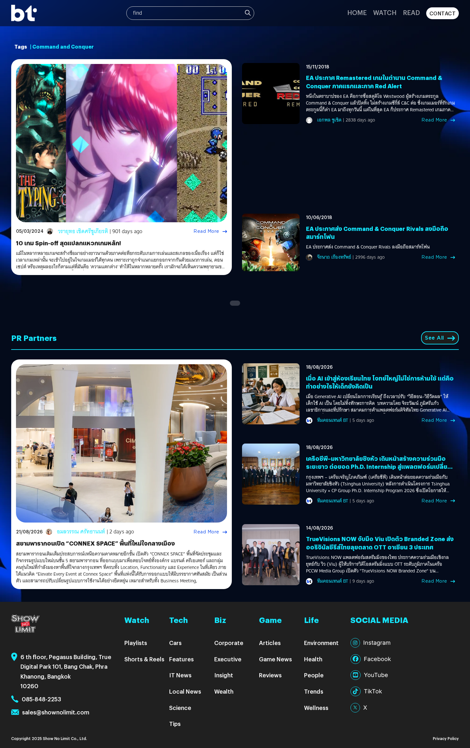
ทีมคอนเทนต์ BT (332, 420)
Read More (206, 231)
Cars (175, 643)
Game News (275, 659)
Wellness (316, 708)
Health (313, 659)
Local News (185, 691)
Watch (384, 12)
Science (180, 708)
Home (357, 12)
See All (434, 338)
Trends (313, 691)
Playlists (135, 643)
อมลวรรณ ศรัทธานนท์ (81, 531)
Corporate (228, 643)
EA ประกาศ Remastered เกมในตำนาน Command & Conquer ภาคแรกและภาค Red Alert (374, 82)
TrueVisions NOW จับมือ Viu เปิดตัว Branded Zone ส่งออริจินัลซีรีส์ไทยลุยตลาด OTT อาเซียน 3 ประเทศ (380, 543)
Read (411, 12)
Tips (175, 724)
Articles (270, 643)
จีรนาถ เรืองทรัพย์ (334, 257)
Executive (227, 659)
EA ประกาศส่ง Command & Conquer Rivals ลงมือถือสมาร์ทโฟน (368, 247)
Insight (223, 675)
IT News (180, 675)
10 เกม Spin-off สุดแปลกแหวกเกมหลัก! (68, 243)
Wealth (223, 691)
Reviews (270, 675)
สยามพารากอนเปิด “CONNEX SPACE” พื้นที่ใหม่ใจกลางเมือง (95, 543)
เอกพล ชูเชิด (329, 120)
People (314, 675)
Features (181, 659)
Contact (442, 13)
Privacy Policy (446, 738)
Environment (321, 643)
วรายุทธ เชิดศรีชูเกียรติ (83, 231)
